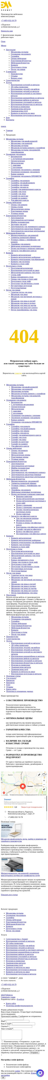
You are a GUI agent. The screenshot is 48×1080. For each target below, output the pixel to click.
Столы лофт (16, 275)
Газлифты (15, 56)
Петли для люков (18, 69)
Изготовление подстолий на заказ (25, 270)
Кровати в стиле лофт (20, 264)
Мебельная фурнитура (20, 63)
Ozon (3, 41)
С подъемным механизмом (22, 159)
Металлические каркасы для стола (25, 272)
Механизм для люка (19, 294)
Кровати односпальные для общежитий (27, 259)
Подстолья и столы (19, 67)
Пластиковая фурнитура (21, 61)
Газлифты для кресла (19, 187)
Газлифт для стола (18, 191)
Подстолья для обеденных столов (25, 283)
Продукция (10, 50)
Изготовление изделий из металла (25, 85)
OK (3, 1078)
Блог (8, 118)
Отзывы (14, 76)
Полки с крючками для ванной (29, 507)
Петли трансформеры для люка (24, 310)
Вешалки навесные (24, 496)
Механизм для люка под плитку (24, 308)
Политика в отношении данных (19, 691)
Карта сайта (11, 689)
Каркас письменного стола (22, 277)
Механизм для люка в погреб (23, 301)
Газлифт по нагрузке (19, 196)
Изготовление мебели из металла (25, 100)
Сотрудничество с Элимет (17, 939)
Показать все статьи (9, 895)
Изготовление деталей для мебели (25, 89)
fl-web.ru (20, 999)
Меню (3, 46)
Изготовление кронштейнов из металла (27, 98)
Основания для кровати (21, 54)
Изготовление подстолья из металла (26, 115)
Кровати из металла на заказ (23, 113)
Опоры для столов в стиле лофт (24, 279)
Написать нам (7, 31)
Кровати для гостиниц (20, 262)
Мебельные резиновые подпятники (26, 246)
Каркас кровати (17, 174)
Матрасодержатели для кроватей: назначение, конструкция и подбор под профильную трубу (20, 874)
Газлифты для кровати (20, 181)
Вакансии (10, 680)
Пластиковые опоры (19, 211)
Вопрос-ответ (16, 78)
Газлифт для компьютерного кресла (26, 189)
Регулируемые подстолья (21, 286)
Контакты (10, 120)
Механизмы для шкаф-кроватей (24, 141)
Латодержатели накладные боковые (26, 229)
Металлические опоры (20, 209)
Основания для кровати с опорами (25, 170)
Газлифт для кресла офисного (28, 529)
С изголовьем (16, 167)
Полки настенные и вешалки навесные (27, 248)
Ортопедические (18, 161)
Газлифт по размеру (19, 198)
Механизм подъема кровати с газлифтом (28, 148)
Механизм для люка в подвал (23, 303)
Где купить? (11, 678)
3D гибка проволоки (19, 87)
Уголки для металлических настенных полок (27, 511)
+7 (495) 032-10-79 (8, 20)
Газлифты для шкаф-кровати (23, 183)
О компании (11, 72)
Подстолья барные (18, 288)
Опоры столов (17, 207)
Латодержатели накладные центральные (28, 231)
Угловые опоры (17, 213)
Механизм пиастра (24, 521)
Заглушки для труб (19, 224)
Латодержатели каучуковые (22, 220)
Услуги (9, 82)
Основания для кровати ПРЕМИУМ (26, 176)
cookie (17, 1071)
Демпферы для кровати (20, 244)
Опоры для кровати (19, 205)
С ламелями (16, 165)
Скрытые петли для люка (21, 292)
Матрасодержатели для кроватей (24, 235)
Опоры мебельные (18, 58)
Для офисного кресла (20, 200)
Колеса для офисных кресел (27, 531)
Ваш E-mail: (6, 1024)
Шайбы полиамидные (20, 222)
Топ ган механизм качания (27, 518)
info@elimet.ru (7, 995)
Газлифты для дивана (20, 185)
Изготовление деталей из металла (25, 91)
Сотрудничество (13, 80)
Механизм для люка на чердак (23, 305)
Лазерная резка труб (19, 111)
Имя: (3, 1021)
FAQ (8, 685)
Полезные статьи (13, 676)
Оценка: (5, 1026)
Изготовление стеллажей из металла (26, 102)
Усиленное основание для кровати (25, 172)
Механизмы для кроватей (21, 143)
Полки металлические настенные (30, 499)
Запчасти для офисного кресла (23, 251)
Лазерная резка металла (21, 109)
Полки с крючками (24, 505)
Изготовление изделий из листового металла (25, 950)
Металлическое (17, 163)
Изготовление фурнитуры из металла (26, 104)
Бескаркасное (16, 156)
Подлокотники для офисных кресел (31, 534)
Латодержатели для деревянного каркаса (28, 227)
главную (18, 373)
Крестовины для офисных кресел (30, 527)
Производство (17, 74)
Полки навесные (23, 514)
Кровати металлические (21, 255)
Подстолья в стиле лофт (21, 281)
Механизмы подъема (19, 52)
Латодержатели (17, 218)
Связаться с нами (8, 997)
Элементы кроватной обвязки (23, 237)
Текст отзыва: (7, 1029)
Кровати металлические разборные (25, 257)
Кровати (14, 65)
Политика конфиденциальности (19, 1006)
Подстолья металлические (22, 268)
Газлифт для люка (18, 194)
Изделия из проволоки (20, 107)
